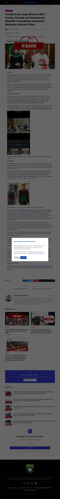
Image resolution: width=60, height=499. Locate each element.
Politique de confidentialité (38, 253)
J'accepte (23, 257)
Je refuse (17, 257)
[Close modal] (44, 241)
